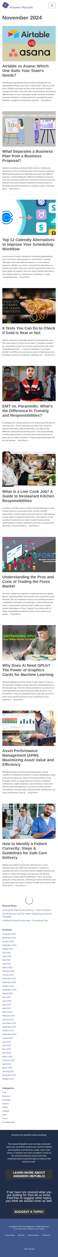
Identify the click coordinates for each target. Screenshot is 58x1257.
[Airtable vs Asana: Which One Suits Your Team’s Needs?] (29, 61)
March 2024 (7, 1004)
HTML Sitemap (29, 1249)
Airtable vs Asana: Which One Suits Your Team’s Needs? (25, 70)
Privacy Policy (10, 1235)
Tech (4, 1107)
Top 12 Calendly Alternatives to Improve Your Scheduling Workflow (28, 244)
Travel (5, 1111)
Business (6, 1088)
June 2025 (6, 949)
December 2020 (9, 1068)
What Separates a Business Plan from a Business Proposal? (27, 156)
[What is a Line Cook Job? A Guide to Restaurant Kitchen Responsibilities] (29, 486)
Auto (4, 1085)
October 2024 (8, 978)
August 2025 (7, 941)
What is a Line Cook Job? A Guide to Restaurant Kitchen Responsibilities (28, 496)
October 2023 (8, 1023)
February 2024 (8, 1008)
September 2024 (9, 982)
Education (6, 1092)
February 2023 (8, 1053)
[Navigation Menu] (52, 5)
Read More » (46, 100)
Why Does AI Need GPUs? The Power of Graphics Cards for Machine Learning (27, 670)
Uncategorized (8, 1114)
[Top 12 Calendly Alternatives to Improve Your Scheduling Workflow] (29, 234)
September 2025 (9, 938)
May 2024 (6, 997)
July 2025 (6, 945)
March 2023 (7, 1049)
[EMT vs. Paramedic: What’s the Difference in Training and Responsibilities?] (29, 401)
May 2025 (6, 952)
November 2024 (9, 975)
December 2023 (9, 1016)
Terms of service (33, 1235)
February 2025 (8, 963)
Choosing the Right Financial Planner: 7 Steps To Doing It (26, 902)
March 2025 (7, 960)
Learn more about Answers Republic (29, 1174)
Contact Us (46, 1235)
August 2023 (7, 1030)
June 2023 (6, 1038)
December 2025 (9, 926)
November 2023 (9, 1019)
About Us (21, 1235)
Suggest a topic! (29, 1211)
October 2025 (8, 934)
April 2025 (6, 956)
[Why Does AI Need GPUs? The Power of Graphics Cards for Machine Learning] (29, 660)
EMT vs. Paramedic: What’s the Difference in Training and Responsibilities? (27, 410)
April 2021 (6, 1056)
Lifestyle (5, 1103)
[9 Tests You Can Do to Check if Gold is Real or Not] (29, 323)
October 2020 (8, 1071)
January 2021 (8, 1064)
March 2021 (7, 1060)
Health (5, 1100)
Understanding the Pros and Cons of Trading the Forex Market (28, 581)
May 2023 (6, 1041)
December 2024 (9, 971)
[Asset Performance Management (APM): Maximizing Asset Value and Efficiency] (29, 745)
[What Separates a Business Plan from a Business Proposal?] (29, 146)
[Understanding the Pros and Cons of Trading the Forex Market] (29, 571)
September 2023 (9, 1027)
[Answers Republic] (17, 5)
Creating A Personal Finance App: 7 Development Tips (25, 913)
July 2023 (6, 1034)
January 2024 (8, 1012)
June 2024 (6, 993)
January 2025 (8, 967)
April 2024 (6, 1001)
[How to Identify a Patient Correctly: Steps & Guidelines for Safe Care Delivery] (29, 838)
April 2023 (6, 1045)
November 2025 (9, 930)
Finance (5, 1096)
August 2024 (7, 986)
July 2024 (6, 989)
